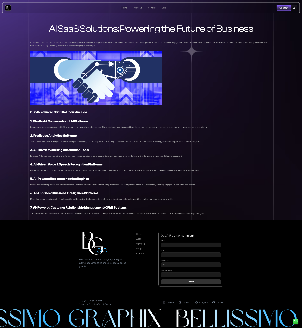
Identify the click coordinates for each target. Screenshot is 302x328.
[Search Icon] (294, 8)
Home (139, 234)
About (139, 238)
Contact (140, 253)
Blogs (139, 248)
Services (140, 243)
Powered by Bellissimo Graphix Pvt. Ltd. (95, 304)
